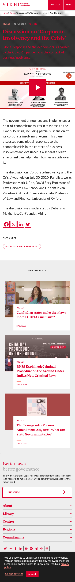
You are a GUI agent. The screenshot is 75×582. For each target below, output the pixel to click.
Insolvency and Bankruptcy (22, 246)
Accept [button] (32, 573)
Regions (9, 529)
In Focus (56, 5)
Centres (8, 521)
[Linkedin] (20, 224)
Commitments (13, 537)
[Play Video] (37, 88)
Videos (12, 13)
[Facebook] (6, 224)
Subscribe (14, 491)
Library (8, 513)
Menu (69, 5)
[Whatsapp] (13, 224)
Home (5, 13)
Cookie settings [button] (14, 573)
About (7, 505)
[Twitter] (28, 224)
